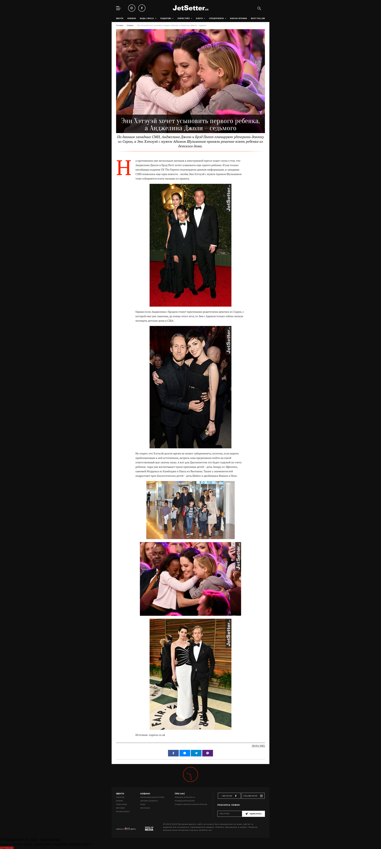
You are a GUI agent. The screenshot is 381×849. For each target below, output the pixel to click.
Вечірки (119, 801)
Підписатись (256, 814)
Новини (145, 793)
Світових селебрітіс (149, 801)
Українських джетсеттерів (152, 797)
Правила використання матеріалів (191, 804)
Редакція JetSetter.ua (185, 797)
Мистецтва (145, 808)
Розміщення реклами (184, 801)
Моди (142, 804)
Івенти (120, 793)
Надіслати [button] (7, 848)
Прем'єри (120, 797)
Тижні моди (121, 804)
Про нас (180, 793)
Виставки (120, 808)
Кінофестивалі (122, 811)
